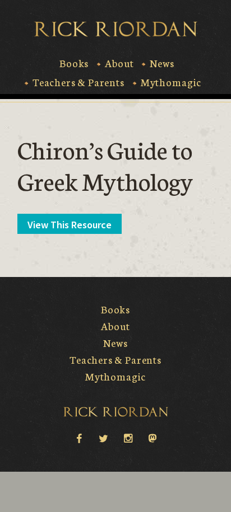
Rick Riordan (115, 29)
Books (74, 63)
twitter (103, 437)
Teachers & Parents (78, 82)
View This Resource (69, 224)
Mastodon (152, 437)
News (162, 63)
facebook (78, 437)
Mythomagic (171, 82)
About (119, 63)
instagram (128, 437)
